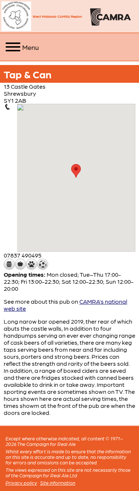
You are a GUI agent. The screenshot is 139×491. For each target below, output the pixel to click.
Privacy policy (21, 482)
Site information (57, 482)
